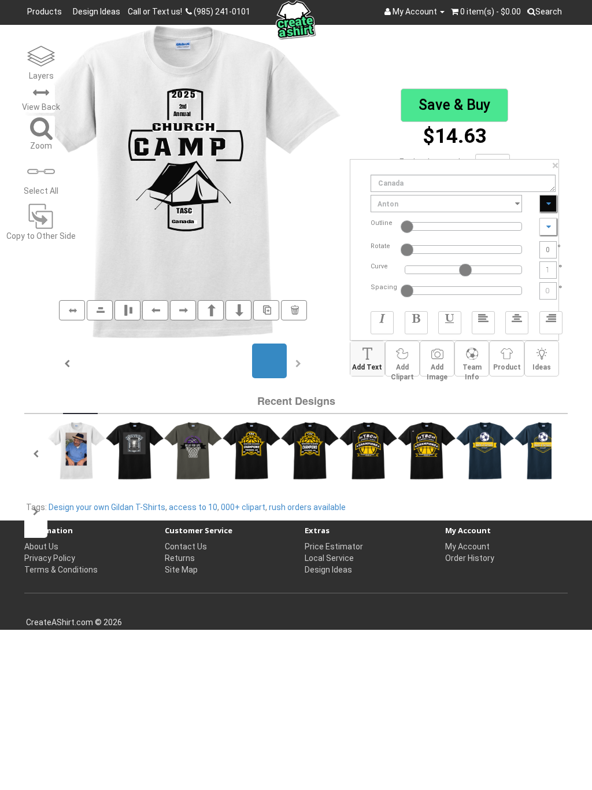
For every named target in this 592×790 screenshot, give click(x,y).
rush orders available (307, 507)
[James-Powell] (76, 451)
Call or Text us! (157, 11)
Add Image (437, 369)
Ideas (541, 367)
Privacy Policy (49, 558)
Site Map (181, 569)
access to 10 (193, 507)
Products (46, 11)
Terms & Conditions (61, 569)
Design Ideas (96, 11)
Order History (469, 558)
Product (507, 367)
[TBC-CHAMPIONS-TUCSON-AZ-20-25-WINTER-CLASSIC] (251, 451)
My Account (467, 546)
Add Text (367, 367)
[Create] (135, 451)
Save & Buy (454, 105)
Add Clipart (402, 369)
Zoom (41, 145)
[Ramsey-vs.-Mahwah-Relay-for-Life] (193, 451)
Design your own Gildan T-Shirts (107, 507)
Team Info (472, 369)
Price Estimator (334, 546)
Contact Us (186, 546)
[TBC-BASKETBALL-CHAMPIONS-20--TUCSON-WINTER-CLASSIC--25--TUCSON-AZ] (368, 451)
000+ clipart (243, 507)
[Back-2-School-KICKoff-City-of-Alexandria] (485, 451)
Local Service (329, 558)
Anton (388, 204)
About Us (41, 546)
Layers (41, 75)
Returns (180, 558)
